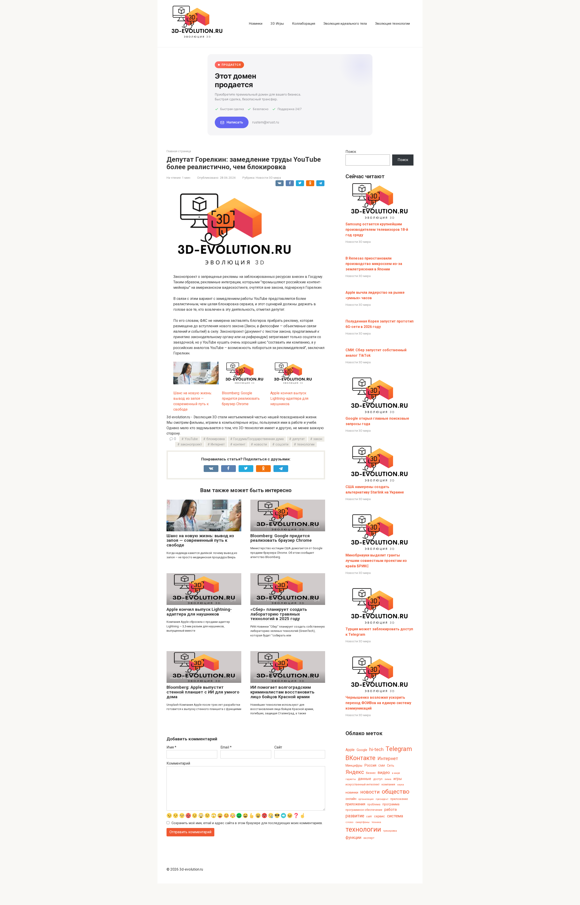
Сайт (278, 747)
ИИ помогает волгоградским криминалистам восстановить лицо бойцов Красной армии (282, 692)
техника (376, 822)
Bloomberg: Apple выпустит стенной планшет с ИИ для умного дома (203, 692)
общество (395, 791)
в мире (396, 773)
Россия (370, 765)
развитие (355, 815)
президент (382, 799)
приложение (399, 799)
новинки (352, 792)
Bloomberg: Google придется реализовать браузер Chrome (281, 538)
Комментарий (178, 763)
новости (260, 444)
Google (362, 750)
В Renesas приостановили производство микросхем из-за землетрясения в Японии (374, 263)
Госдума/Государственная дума (258, 439)
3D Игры (277, 24)
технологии (305, 444)
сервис (379, 816)
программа (390, 804)
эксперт (368, 838)
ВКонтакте (360, 758)
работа (390, 809)
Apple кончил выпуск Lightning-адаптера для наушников (199, 612)
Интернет (218, 444)
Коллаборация (303, 24)
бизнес (371, 773)
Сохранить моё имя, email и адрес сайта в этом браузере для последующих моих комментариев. (247, 823)
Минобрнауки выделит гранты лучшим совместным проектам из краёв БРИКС (376, 560)
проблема (373, 804)
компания (388, 784)
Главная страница (179, 151)
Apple (350, 750)
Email (226, 747)
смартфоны (362, 822)
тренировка (390, 830)
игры (397, 779)
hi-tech (376, 749)
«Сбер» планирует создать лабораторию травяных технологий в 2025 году (278, 614)
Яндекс (355, 772)
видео (384, 772)
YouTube (191, 439)
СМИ (381, 765)
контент (239, 444)
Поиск (351, 151)
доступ (377, 779)
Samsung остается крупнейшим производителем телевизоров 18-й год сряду (377, 229)
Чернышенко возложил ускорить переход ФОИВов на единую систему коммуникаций (378, 702)
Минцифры (354, 765)
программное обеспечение (364, 809)
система (395, 816)
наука (400, 784)
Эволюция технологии (392, 24)
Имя (171, 747)
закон (317, 439)
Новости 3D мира (268, 177)
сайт (369, 816)
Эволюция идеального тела (345, 24)
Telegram (399, 749)
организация (366, 799)
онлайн (351, 799)
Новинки (255, 24)
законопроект (191, 444)
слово (349, 822)
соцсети (282, 444)
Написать (235, 122)
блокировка (215, 439)
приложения (355, 804)
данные (364, 779)
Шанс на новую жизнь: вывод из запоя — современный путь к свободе (200, 540)
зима (387, 779)
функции (353, 837)
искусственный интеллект (362, 784)
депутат (298, 439)
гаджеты (351, 779)
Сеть (390, 765)
